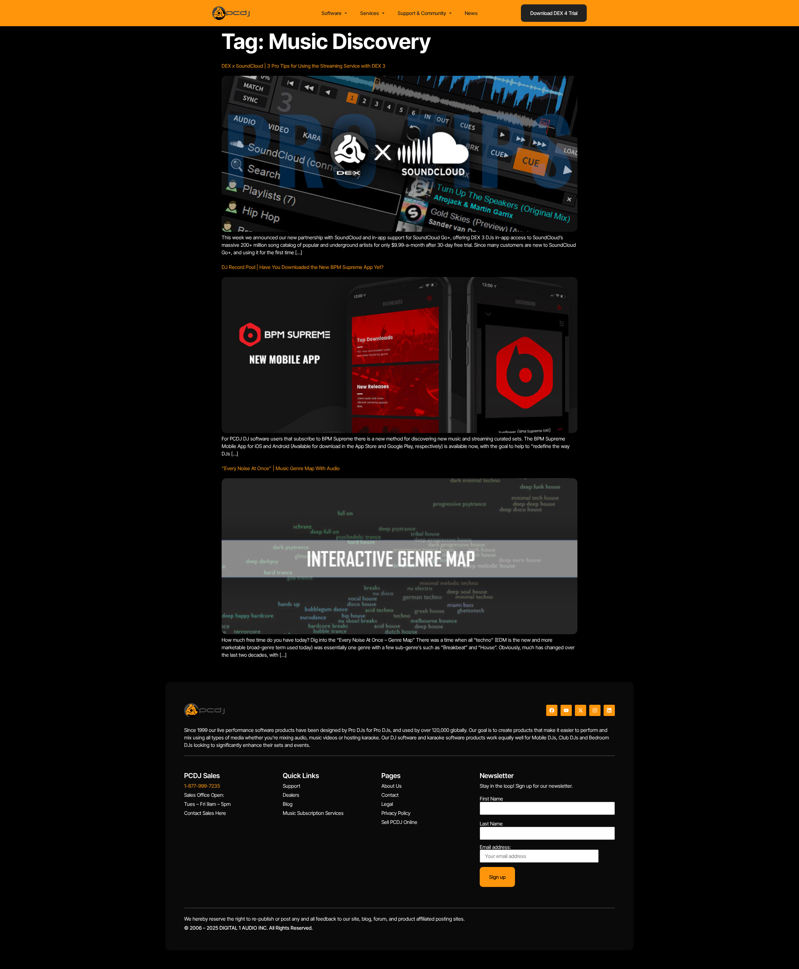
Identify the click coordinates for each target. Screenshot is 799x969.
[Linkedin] (609, 710)
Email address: (495, 847)
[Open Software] (346, 13)
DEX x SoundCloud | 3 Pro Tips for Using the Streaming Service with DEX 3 (303, 66)
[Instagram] (594, 710)
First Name (491, 798)
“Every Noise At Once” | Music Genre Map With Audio (281, 468)
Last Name (491, 823)
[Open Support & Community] (450, 13)
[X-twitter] (580, 710)
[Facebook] (551, 710)
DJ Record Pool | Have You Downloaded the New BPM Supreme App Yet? (303, 267)
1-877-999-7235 (202, 786)
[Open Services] (383, 13)
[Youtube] (566, 710)
